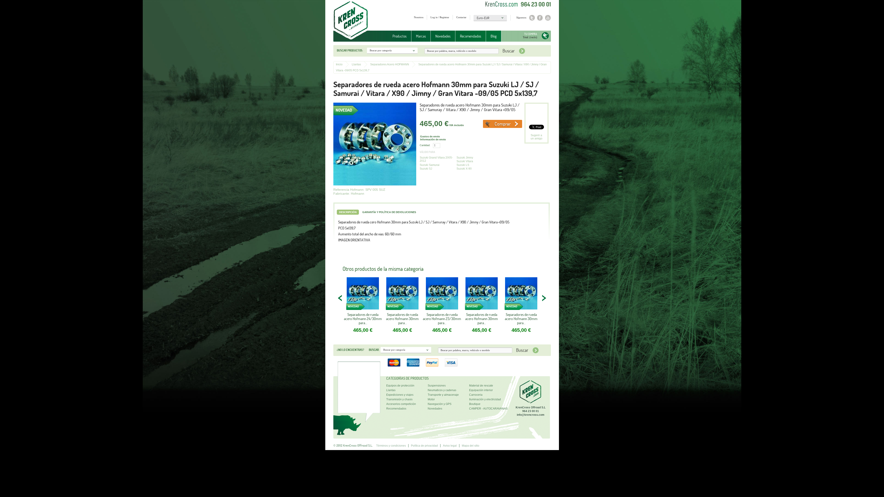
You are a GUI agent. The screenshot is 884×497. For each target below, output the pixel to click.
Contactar (461, 17)
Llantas (356, 64)
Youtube (548, 18)
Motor (431, 399)
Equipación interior (481, 390)
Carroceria (476, 394)
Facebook (540, 18)
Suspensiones (437, 385)
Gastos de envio (430, 136)
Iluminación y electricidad (485, 399)
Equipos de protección (400, 385)
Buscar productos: (350, 50)
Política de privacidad (424, 445)
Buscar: (374, 350)
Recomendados (470, 36)
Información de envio (433, 139)
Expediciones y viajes (399, 394)
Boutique (474, 404)
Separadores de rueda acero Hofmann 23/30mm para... (442, 318)
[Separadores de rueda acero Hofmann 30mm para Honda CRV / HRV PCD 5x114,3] (402, 294)
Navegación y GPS (439, 404)
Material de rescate (481, 385)
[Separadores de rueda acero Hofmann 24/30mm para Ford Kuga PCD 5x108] (362, 294)
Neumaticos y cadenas (442, 390)
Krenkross (350, 20)
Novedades (443, 36)
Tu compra (530, 34)
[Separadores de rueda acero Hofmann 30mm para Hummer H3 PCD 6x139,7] (481, 294)
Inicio (339, 64)
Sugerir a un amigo (536, 137)
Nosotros (418, 17)
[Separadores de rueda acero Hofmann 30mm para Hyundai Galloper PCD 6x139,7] (521, 294)
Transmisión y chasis (399, 399)
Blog (494, 36)
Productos (397, 36)
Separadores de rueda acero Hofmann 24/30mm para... (363, 318)
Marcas (418, 36)
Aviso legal (450, 445)
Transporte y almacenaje (443, 394)
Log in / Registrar (439, 17)
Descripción (348, 212)
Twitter (532, 18)
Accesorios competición (401, 404)
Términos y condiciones (391, 445)
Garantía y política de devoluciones (389, 212)
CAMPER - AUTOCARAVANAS (488, 408)
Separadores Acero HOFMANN (389, 64)
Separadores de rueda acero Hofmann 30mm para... (402, 318)
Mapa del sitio (470, 445)
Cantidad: (425, 145)
